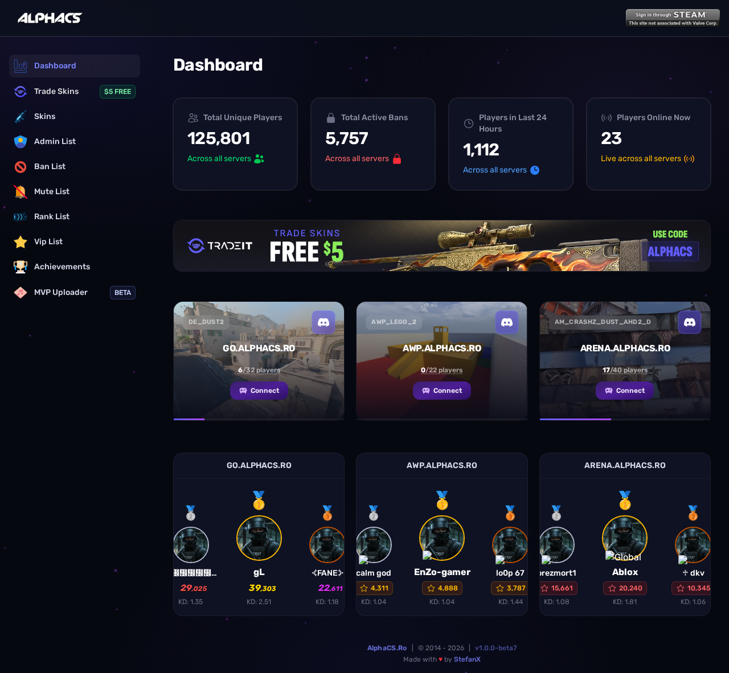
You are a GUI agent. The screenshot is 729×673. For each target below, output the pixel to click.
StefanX (467, 659)
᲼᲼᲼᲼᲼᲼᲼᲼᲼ (190, 573)
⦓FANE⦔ (327, 573)
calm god (373, 573)
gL (259, 572)
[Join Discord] (323, 322)
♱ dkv (693, 573)
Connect (265, 391)
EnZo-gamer (442, 572)
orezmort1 (556, 573)
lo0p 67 (510, 573)
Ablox (625, 572)
